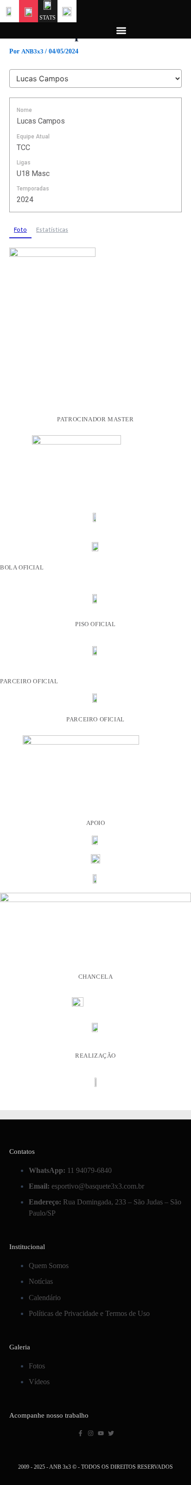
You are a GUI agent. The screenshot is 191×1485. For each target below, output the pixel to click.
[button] (121, 30)
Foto (20, 230)
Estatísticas (52, 230)
